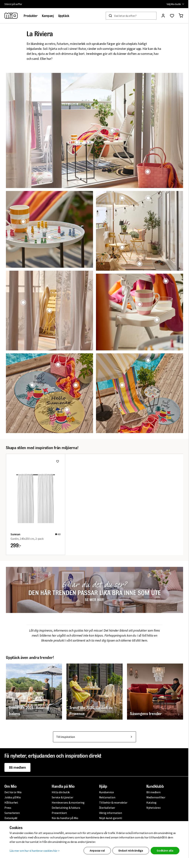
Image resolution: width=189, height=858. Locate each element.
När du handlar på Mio (64, 818)
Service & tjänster (62, 797)
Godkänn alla (163, 850)
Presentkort (58, 813)
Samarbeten (12, 813)
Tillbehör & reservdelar (112, 802)
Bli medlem (17, 767)
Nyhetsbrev (151, 807)
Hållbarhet (11, 802)
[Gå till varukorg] (178, 15)
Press (7, 807)
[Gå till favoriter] (169, 15)
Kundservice (105, 792)
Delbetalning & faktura (65, 807)
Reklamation (106, 797)
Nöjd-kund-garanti (109, 818)
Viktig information (109, 813)
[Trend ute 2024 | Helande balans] (33, 687)
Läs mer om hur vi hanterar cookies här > (33, 850)
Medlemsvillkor (153, 797)
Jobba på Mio (12, 797)
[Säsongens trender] (152, 687)
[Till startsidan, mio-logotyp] (11, 16)
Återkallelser (106, 807)
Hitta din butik (60, 792)
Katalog (149, 802)
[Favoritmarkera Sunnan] (58, 458)
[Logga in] (160, 15)
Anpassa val (95, 850)
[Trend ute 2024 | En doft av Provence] (93, 687)
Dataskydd (10, 818)
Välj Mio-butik (171, 4)
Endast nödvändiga (129, 850)
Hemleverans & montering (67, 802)
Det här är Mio (13, 792)
